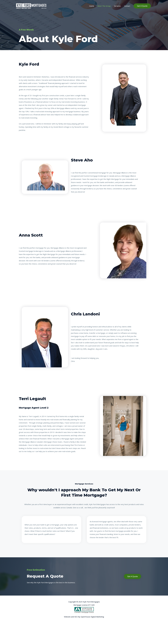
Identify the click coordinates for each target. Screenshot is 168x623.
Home (91, 6)
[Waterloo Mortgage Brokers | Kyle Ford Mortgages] (31, 6)
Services (117, 6)
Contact (127, 6)
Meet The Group (104, 6)
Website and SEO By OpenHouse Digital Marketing (84, 617)
